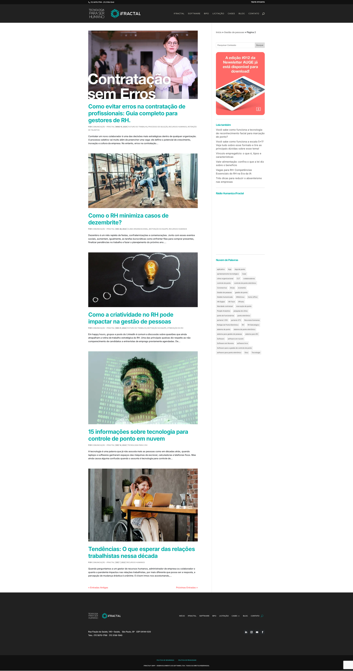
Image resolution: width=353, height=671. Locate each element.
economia (242, 288)
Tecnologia (256, 352)
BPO (206, 14)
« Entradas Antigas (98, 587)
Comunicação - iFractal (103, 127)
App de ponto (240, 269)
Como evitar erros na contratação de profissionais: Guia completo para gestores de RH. (136, 113)
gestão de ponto (241, 292)
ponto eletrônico (243, 316)
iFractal (179, 14)
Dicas (232, 288)
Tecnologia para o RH (137, 445)
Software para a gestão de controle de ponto (234, 348)
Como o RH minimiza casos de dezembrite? (128, 219)
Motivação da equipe (158, 229)
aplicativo (221, 269)
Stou (246, 352)
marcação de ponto (243, 306)
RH (243, 325)
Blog (242, 14)
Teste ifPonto (258, 2)
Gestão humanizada (225, 297)
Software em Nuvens (225, 343)
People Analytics (223, 311)
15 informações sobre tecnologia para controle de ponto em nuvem (138, 435)
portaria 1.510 (222, 320)
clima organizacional (225, 278)
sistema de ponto (223, 329)
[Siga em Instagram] (251, 632)
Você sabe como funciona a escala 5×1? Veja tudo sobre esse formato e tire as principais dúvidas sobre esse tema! (240, 145)
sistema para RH (251, 334)
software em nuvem (236, 339)
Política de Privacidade (187, 660)
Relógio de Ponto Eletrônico (227, 325)
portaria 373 (236, 320)
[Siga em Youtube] (257, 632)
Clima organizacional (138, 229)
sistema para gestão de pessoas (229, 334)
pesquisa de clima (241, 311)
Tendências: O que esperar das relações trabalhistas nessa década (141, 552)
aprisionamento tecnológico (228, 274)
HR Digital (221, 302)
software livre (242, 343)
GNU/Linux (240, 297)
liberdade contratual (225, 306)
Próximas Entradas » (187, 587)
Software (194, 14)
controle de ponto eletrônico (245, 283)
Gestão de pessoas (234, 32)
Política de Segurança (165, 660)
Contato (253, 14)
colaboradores (249, 278)
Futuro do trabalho (137, 127)
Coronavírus (222, 288)
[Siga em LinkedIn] (246, 632)
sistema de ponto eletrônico (244, 329)
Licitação (218, 14)
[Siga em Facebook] (262, 632)
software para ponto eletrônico (229, 352)
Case (244, 274)
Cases (231, 14)
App (229, 269)
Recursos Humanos (178, 127)
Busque (259, 45)
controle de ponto (224, 283)
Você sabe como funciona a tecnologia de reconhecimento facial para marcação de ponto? (240, 133)
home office (252, 297)
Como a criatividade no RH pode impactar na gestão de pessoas (130, 318)
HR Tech (231, 302)
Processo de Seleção (158, 127)
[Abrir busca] (262, 616)
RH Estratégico (253, 325)
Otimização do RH (175, 328)
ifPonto (241, 302)
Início (219, 32)
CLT (238, 278)
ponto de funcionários (225, 316)
